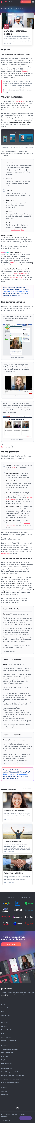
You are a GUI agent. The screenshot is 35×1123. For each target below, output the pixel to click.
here (2, 447)
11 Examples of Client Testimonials (11, 1079)
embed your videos (17, 277)
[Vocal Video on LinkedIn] (17, 1108)
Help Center (4, 1060)
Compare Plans (5, 1008)
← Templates (5, 8)
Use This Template (17, 230)
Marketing (4, 1026)
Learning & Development (8, 1040)
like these (13, 263)
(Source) (24, 71)
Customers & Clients (17, 8)
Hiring (3, 1033)
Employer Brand (6, 1030)
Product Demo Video (7, 1052)
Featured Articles (6, 1068)
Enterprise (4, 1011)
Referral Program (6, 1063)
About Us (4, 1091)
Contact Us (4, 1094)
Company (4, 1087)
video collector (19, 101)
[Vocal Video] (17, 989)
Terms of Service (5, 1120)
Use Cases (4, 1022)
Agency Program (6, 1015)
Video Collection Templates (9, 1049)
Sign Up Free (11, 944)
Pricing (3, 1004)
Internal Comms (6, 1037)
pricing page (5, 553)
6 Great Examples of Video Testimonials (13, 1072)
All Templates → (28, 789)
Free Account (26, 2)
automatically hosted (20, 273)
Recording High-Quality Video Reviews (12, 1075)
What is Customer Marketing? (10, 1082)
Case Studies (5, 1056)
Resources (4, 1045)
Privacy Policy (4, 1116)
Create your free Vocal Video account (16, 291)
